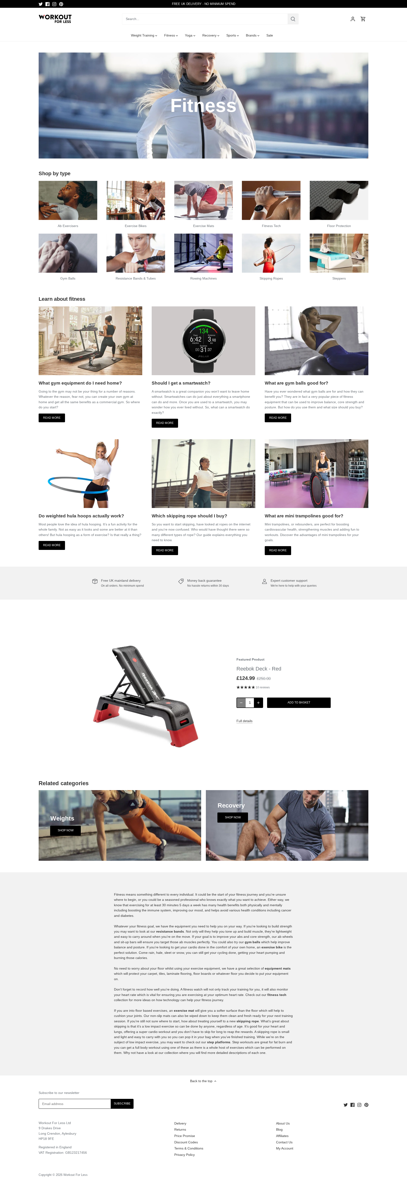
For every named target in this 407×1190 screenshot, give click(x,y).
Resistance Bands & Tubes (136, 278)
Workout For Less (75, 1175)
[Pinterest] (61, 4)
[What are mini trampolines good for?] (316, 473)
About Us (283, 1123)
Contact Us (284, 1142)
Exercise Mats (203, 226)
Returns (180, 1129)
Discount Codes (186, 1142)
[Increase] (258, 703)
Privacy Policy (184, 1155)
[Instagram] (54, 4)
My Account (284, 1148)
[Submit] (293, 19)
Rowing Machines (203, 278)
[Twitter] (41, 4)
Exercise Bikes (136, 226)
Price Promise (184, 1136)
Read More (52, 417)
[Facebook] (47, 4)
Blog (279, 1129)
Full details (244, 721)
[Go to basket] (363, 18)
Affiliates (282, 1136)
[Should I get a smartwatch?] (203, 340)
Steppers (339, 278)
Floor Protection (339, 226)
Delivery (180, 1123)
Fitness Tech (271, 226)
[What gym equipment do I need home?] (90, 340)
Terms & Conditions (188, 1148)
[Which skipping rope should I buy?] (203, 473)
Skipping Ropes (271, 278)
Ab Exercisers (68, 226)
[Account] (353, 18)
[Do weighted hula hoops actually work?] (90, 473)
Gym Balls (67, 278)
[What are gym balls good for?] (316, 340)
